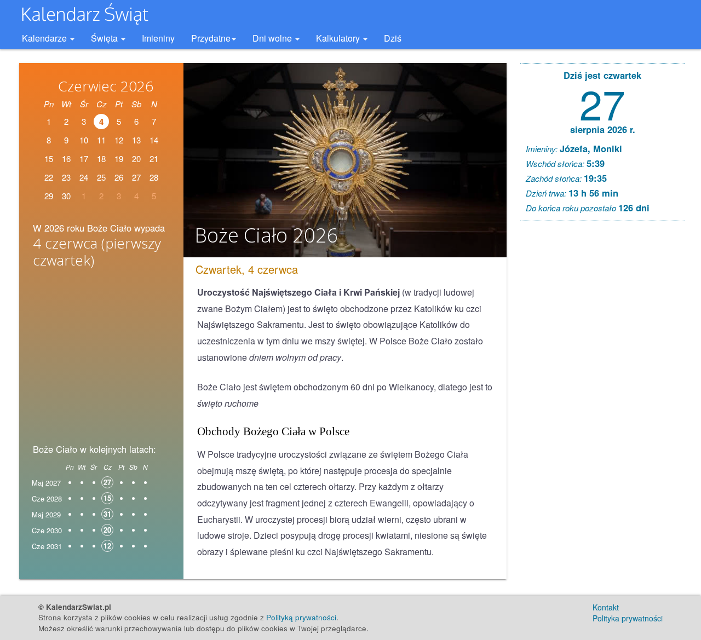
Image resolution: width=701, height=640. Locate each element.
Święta (105, 38)
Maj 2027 (46, 482)
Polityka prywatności (628, 618)
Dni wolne (273, 38)
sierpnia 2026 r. (602, 129)
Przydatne (211, 38)
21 (154, 158)
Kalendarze (45, 38)
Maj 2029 (46, 514)
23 (66, 177)
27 (602, 102)
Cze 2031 (47, 546)
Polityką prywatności (301, 617)
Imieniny (158, 38)
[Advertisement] (101, 359)
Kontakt (606, 607)
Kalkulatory (339, 38)
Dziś (392, 38)
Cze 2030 (47, 530)
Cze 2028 (47, 498)
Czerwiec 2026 (105, 86)
